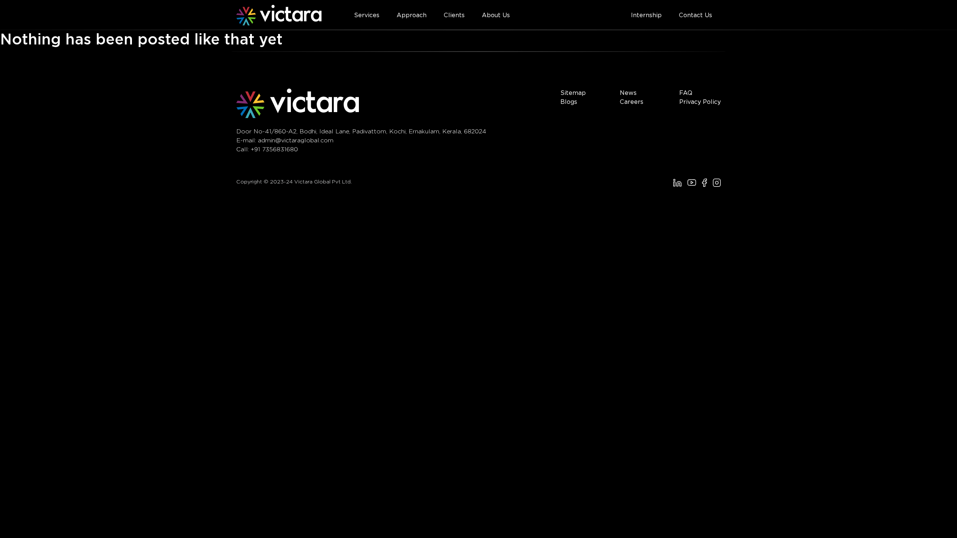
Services (366, 15)
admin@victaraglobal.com (295, 140)
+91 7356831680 (274, 149)
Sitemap (573, 92)
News (628, 92)
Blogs (568, 101)
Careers (631, 101)
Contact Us (695, 15)
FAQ (685, 92)
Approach (412, 15)
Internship (646, 15)
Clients (454, 15)
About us (496, 15)
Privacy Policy (700, 101)
